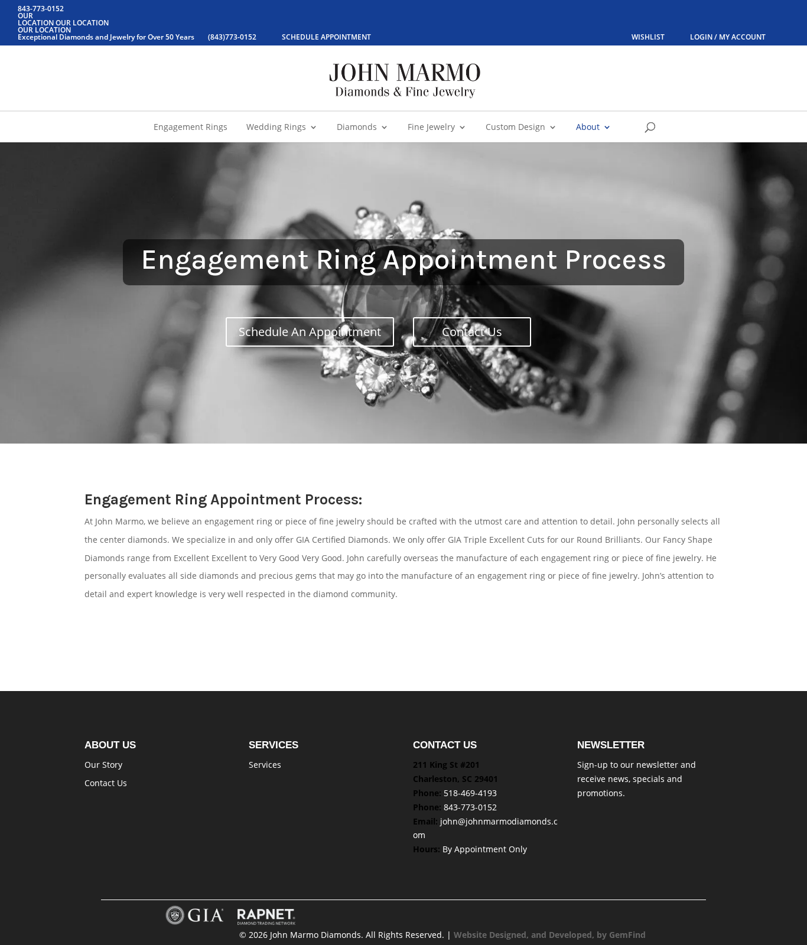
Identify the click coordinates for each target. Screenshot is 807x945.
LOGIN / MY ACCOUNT (728, 37)
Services (265, 764)
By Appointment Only (484, 849)
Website (471, 934)
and (540, 934)
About (588, 127)
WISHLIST (649, 37)
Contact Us (472, 332)
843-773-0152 (470, 807)
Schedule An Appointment (310, 332)
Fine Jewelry (431, 127)
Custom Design (515, 127)
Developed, (573, 934)
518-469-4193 (470, 793)
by (603, 934)
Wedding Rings (276, 127)
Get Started (128, 628)
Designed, (510, 934)
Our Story (103, 764)
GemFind (627, 934)
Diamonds (357, 127)
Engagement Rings (190, 127)
